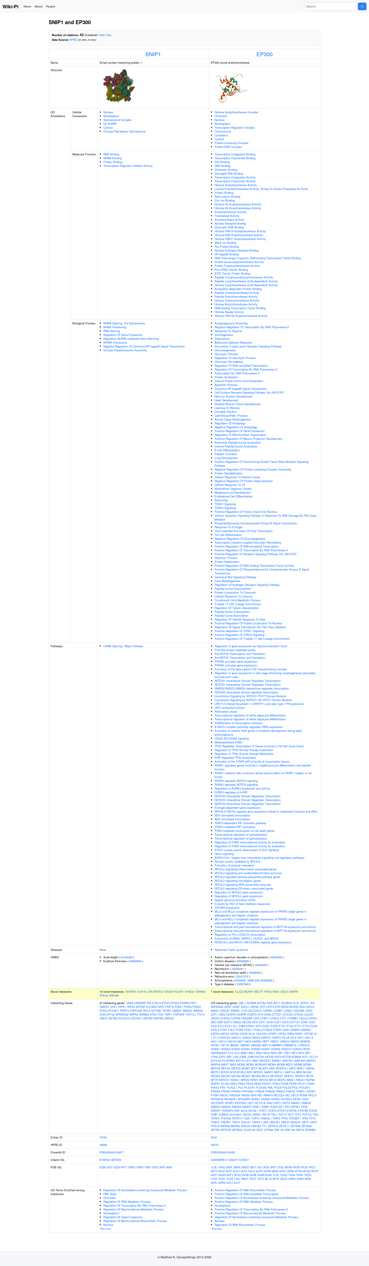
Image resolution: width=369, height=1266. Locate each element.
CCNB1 (278, 1011)
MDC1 (289, 1064)
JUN (149, 992)
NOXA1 (235, 1080)
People (50, 6)
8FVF (276, 1179)
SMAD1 (177, 1011)
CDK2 (308, 1011)
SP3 (287, 1107)
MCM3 (250, 1064)
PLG (240, 1087)
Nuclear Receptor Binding (230, 223)
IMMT (244, 1053)
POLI (295, 1087)
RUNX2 (265, 1099)
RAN (253, 1095)
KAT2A (259, 1057)
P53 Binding (222, 162)
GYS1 (113, 1007)
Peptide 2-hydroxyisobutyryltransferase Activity (244, 277)
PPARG (236, 1091)
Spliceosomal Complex (117, 120)
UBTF (305, 1122)
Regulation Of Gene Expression (122, 335)
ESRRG (184, 1003)
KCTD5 (286, 1057)
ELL (235, 1026)
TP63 (305, 1118)
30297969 (243, 984)
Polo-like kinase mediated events (235, 650)
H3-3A (286, 1037)
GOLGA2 (261, 1034)
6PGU (237, 1175)
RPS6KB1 (230, 1099)
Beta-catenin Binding (227, 196)
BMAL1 (215, 1011)
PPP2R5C (248, 1091)
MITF (254, 1068)
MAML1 (277, 1061)
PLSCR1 (249, 1087)
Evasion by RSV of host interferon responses (242, 904)
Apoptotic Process (226, 385)
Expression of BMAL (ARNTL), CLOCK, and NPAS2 (247, 938)
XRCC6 (245, 1126)
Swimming (221, 500)
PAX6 (249, 1084)
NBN (299, 1072)
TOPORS (178, 1014)
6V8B (245, 1175)
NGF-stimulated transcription (232, 815)
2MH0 (237, 1167)
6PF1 (229, 1175)
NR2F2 (281, 1080)
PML (270, 1087)
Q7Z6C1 (244, 1160)
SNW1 (265, 1107)
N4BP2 (268, 1072)
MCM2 (241, 1064)
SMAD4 (198, 1011)
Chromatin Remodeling (229, 362)
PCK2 (276, 1084)
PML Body (109, 1194)
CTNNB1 (292, 1018)
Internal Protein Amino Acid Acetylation (239, 381)
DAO (214, 1022)
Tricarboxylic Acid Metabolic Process (238, 600)
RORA (304, 1095)
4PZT (312, 1167)
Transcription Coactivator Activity (235, 181)
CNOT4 (215, 1018)
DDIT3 (228, 1022)
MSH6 (310, 1068)
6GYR (314, 1171)
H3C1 (300, 1037)
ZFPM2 (268, 1130)
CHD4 (267, 1014)
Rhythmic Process (226, 558)
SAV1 (305, 1099)
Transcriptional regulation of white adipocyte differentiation (250, 715)
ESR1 (266, 1026)
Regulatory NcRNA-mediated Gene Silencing (130, 339)
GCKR (243, 1034)
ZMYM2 (148, 1018)
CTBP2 (274, 1018)
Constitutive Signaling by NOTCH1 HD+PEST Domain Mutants (253, 700)
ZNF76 (300, 1130)
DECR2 (246, 1022)
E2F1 (278, 1022)
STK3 (153, 1014)
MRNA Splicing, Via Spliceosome (124, 323)
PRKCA (260, 1091)
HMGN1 (245, 1045)
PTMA (215, 1095)
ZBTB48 (295, 1126)
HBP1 (265, 1041)
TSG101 (246, 1122)
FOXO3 (267, 1030)
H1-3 (216, 1037)
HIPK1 (122, 1007)
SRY (237, 1111)
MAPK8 (215, 1064)
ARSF (236, 1007)
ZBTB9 (112, 1018)
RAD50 (245, 1095)
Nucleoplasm (111, 116)
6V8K (253, 1175)
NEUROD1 (276, 1076)
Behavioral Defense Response (233, 342)
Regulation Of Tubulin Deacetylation (237, 608)
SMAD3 (215, 1107)
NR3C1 (291, 1080)
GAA (286, 1030)
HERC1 (215, 1045)
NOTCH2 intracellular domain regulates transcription (246, 692)
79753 (103, 1137)
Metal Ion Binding (225, 243)
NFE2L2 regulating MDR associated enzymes (243, 884)
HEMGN (305, 1041)
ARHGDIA (217, 1007)
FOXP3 (277, 1030)
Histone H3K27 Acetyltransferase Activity (240, 239)
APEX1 (305, 1003)
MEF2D (236, 1068)
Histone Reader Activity (229, 312)
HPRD (73, 40)
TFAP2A (225, 1118)
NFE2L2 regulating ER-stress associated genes (244, 888)
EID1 (312, 1022)
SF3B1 (167, 1011)
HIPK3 (131, 1007)
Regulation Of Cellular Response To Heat (240, 619)
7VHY (221, 1179)
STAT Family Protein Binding (232, 273)
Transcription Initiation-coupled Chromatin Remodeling (248, 542)
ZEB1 (259, 1130)
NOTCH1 (224, 1080)
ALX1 (296, 1003)
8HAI (308, 1179)
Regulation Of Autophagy (230, 423)
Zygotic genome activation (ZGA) (235, 900)
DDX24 (237, 1022)
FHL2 (231, 1030)
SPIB (304, 1107)
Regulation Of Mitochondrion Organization (240, 435)
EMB (242, 1026)
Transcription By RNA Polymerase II (237, 373)
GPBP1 (273, 1034)
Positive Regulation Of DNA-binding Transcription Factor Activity (254, 565)
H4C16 (232, 1041)
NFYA (309, 1076)
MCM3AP (261, 1064)
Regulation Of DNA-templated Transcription (241, 365)
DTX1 (262, 1022)
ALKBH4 (286, 1003)
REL (288, 1095)
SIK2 (269, 1103)
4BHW (288, 1167)
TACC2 (247, 1114)
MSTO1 (215, 1072)
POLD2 (286, 1087)
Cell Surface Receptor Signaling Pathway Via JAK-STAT (249, 392)
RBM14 (268, 1095)
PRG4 (268, 992)
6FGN (298, 1171)
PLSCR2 (261, 1087)
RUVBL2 (286, 1099)
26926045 (135, 961)
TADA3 (256, 1114)
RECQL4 (279, 1095)
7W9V (244, 1179)
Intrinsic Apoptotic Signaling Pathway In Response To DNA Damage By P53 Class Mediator (266, 517)
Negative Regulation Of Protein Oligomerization (244, 481)
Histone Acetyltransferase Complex (236, 112)
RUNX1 (255, 1099)
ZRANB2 (310, 1130)
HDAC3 (284, 1041)
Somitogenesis (224, 335)
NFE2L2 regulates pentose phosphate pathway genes (248, 877)
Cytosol (108, 127)
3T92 (280, 1167)
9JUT (237, 1183)
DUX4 (270, 1022)
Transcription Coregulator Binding (235, 154)
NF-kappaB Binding (227, 254)
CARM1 (268, 1011)
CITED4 (298, 1014)
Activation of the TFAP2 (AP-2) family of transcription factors (252, 761)
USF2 (313, 1122)
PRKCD (280, 1091)
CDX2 (222, 1014)
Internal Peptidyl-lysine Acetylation (236, 446)
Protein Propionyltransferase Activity (237, 266)
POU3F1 (178, 992)
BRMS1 (235, 1011)
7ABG (131, 1167)
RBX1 (276, 992)
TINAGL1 (266, 1118)
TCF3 (290, 1114)
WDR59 (225, 1126)
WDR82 (235, 1126)
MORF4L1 (282, 1068)
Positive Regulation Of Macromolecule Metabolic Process (250, 1213)
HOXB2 (225, 1049)
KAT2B (269, 1057)
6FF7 (124, 1167)
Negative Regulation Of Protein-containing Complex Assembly (253, 469)
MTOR (225, 1072)
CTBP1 (264, 1018)
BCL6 (310, 1007)
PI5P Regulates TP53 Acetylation (235, 758)
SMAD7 (247, 1107)
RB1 (260, 1095)
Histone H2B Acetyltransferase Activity (239, 235)
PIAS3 (197, 1007)
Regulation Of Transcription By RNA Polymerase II (246, 369)
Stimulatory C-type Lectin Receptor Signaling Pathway (248, 346)
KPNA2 (230, 1061)
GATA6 (234, 1034)
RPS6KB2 (244, 1099)
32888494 (255, 972)
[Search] (362, 6)
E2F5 (285, 1022)
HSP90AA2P (219, 1053)
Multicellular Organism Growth (233, 489)
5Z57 (110, 1167)
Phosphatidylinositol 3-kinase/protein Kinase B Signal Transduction (256, 523)
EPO (259, 1026)
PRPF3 (124, 1011)
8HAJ (214, 1183)
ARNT (228, 1007)
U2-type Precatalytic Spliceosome (124, 131)
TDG (160, 1014)
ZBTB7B (225, 1130)
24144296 (126, 957)
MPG (292, 1068)
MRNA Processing (114, 327)
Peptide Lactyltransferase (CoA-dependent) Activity (246, 281)
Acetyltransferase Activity (231, 212)
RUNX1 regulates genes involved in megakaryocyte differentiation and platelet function (263, 767)
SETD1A (260, 1103)
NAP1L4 (290, 1072)
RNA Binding (111, 154)
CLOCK (308, 1014)
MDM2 (298, 1064)
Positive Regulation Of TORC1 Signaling (239, 631)
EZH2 (313, 1026)
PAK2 (241, 1084)
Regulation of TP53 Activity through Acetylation (244, 750)
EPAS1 (250, 1026)
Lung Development (226, 458)
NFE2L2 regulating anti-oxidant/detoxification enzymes (248, 873)
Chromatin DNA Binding (229, 227)
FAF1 (193, 1003)
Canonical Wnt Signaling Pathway (235, 577)
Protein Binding (112, 162)
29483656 (266, 980)
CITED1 (277, 1014)
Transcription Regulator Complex (235, 127)
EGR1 (304, 1022)
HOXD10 (286, 1049)
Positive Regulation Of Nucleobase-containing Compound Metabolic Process (262, 1198)
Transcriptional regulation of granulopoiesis (241, 834)
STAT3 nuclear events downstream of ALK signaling (247, 850)
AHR (269, 1003)
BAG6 (285, 1007)
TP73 (312, 1118)
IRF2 (287, 1053)
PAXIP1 (267, 1084)
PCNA (284, 1084)
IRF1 (281, 1053)
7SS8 (291, 1175)
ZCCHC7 (136, 1018)
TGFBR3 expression (227, 908)
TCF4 (298, 1114)
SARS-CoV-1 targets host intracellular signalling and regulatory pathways (260, 858)
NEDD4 (256, 1076)
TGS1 (247, 1118)
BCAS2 (294, 1007)
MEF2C (225, 1068)
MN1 (272, 1068)
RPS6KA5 (217, 1099)
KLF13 (314, 1057)
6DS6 (290, 1171)
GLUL (251, 1034)
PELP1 (302, 1084)
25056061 (241, 980)
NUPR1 (215, 1084)
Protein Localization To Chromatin (235, 592)
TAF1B (266, 1114)
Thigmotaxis (222, 339)
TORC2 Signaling (225, 508)
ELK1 (228, 1026)
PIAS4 (104, 1011)
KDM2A (296, 1057)
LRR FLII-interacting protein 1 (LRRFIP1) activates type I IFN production (259, 704)
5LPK (259, 1171)
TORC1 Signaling (225, 504)
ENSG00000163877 (112, 1152)
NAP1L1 (279, 1072)
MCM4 (272, 1064)
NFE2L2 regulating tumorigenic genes (238, 881)
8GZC (284, 1179)
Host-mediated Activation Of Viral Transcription (244, 531)
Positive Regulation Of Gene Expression (240, 431)
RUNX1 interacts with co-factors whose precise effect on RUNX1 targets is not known (263, 775)
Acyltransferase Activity (229, 220)
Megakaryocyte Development (233, 492)
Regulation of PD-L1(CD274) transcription (240, 934)
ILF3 (237, 1053)
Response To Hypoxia (228, 331)
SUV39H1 (236, 1114)
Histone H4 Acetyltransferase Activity (238, 208)
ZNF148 (290, 1130)
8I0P (162, 1167)
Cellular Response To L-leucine (233, 596)
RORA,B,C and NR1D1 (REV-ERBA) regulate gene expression (253, 942)
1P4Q (221, 1167)
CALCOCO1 (254, 1011)
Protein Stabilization (227, 562)
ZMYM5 (159, 1018)
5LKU (236, 1171)
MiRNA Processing (115, 342)
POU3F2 (304, 1087)
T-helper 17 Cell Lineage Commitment (238, 604)
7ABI (147, 1167)
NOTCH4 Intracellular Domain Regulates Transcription (248, 804)
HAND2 (256, 1041)
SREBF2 (228, 1111)
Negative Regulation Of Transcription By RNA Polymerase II (252, 327)
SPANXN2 (122, 1014)
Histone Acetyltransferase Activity (236, 185)
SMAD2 (187, 1011)
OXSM (168, 992)
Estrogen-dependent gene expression (238, 808)
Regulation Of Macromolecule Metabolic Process (133, 1209)
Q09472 (233, 1160)
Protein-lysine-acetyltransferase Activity (239, 262)
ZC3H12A (249, 1130)
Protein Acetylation (226, 377)
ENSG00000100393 (223, 1152)
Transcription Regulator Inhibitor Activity (128, 166)
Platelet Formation (226, 454)
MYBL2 (241, 1072)
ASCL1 (245, 1007)
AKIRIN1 (131, 992)
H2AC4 (246, 1037)
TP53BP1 (295, 1118)
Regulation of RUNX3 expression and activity (242, 788)
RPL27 (312, 1095)
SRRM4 (144, 1014)
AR (312, 1003)
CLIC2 (239, 992)
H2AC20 (225, 1037)
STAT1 (263, 1111)
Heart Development (226, 400)
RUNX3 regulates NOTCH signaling (236, 781)
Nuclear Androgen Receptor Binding (237, 250)
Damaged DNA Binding (229, 173)
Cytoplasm (221, 135)
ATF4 (263, 1007)
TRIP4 (236, 1122)
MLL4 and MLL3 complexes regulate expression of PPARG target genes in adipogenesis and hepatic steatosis (261, 913)
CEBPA (231, 1014)
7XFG (260, 1179)
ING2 (259, 1053)
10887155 (104, 35)
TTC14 (201, 1014)
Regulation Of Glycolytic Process (235, 358)
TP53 (284, 1118)
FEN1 (223, 1030)
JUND (250, 1057)
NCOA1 (307, 1072)
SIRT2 (286, 1103)
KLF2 (214, 1061)
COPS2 (225, 1018)
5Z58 (117, 1167)
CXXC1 (313, 1018)
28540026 (276, 957)
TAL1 (274, 1114)
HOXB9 (275, 1049)
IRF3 (294, 1053)
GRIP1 (299, 1034)
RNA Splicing (111, 331)
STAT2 (272, 1111)
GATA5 (224, 1034)
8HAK (222, 1183)
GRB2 (290, 1034)
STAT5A (292, 1111)
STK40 (104, 995)
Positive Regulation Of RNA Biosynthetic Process (245, 1190)
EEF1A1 (295, 1022)
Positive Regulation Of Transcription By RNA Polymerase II (251, 550)
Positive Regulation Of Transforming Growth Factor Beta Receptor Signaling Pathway (261, 464)
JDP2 (221, 1057)
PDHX (293, 1084)
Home (27, 6)
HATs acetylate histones (230, 708)
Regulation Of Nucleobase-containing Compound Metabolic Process (145, 1190)
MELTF (258, 992)
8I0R (169, 1167)
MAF (256, 1061)
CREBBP (140, 1003)
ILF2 (230, 1053)
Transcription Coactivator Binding (235, 158)
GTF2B (308, 1034)
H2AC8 (256, 1037)
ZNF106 (279, 1130)
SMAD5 (236, 1107)
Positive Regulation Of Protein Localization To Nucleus (248, 623)
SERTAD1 (241, 1103)
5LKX (244, 1171)
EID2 (214, 1026)
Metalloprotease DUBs (228, 742)
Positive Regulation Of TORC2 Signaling (239, 635)
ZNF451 (169, 1018)
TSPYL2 (190, 1014)
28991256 (253, 980)
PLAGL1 (232, 1087)
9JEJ (230, 1183)
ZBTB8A (237, 1130)
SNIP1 (153, 54)
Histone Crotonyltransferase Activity (237, 300)
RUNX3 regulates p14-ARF (231, 792)
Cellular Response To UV (230, 485)
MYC (161, 1007)
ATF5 (271, 1007)
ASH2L (254, 1007)
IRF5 (301, 1053)
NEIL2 (265, 1076)
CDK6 (129, 1003)
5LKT (229, 1171)
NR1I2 (272, 1080)
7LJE (275, 1175)
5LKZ (251, 1171)
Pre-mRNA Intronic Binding (231, 270)
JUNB (242, 1057)
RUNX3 (275, 1099)
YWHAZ (256, 1126)
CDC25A (299, 1011)
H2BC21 (266, 1037)
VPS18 (215, 1126)
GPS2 (282, 1034)
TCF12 (282, 1114)
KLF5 (221, 1061)
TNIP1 (168, 1014)
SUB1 (214, 1114)
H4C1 (214, 1041)
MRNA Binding (112, 158)
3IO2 (266, 1167)
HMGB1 (234, 1045)
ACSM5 (251, 1003)
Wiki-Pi (10, 6)
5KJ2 (221, 1171)
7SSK (299, 1175)
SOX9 (274, 1107)
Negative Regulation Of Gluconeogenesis (240, 539)
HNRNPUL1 (291, 1045)
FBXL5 (215, 1030)
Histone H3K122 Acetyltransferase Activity (241, 316)
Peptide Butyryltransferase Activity (236, 296)
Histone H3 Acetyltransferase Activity (238, 204)
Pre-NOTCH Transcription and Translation (240, 654)
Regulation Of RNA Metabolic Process (127, 1202)
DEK (255, 1022)
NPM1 (254, 1080)
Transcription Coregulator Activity (235, 177)
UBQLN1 (295, 1122)
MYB (233, 1072)
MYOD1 (258, 1072)
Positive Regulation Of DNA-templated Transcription (247, 546)
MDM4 (307, 1064)
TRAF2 (215, 1122)
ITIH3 (214, 1057)
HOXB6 (255, 1049)
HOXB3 (235, 1049)
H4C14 (222, 1041)
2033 (214, 1137)
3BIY (253, 1167)
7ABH (140, 1167)
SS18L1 (253, 1111)
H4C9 (248, 1041)
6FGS (306, 1171)
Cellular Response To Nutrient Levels (237, 477)
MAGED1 (265, 1061)
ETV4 (305, 1026)
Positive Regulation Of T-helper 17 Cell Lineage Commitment (252, 639)
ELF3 (221, 1026)
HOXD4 (297, 1049)
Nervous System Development (233, 396)
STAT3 (281, 1111)
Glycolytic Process (226, 354)
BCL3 (303, 1007)
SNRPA (293, 992)
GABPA (294, 1030)
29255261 (238, 969)
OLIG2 (225, 1084)
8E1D (268, 1179)
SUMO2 (224, 1114)
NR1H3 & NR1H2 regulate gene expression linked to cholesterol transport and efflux (266, 811)
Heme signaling (224, 854)
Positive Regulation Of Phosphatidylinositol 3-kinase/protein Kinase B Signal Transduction (262, 571)
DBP (220, 1022)
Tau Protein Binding (227, 246)
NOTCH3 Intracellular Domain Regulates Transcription (248, 796)
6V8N (261, 1175)
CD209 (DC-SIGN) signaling (232, 738)
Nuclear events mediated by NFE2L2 (237, 861)
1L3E (214, 1167)
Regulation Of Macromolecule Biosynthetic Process (135, 1221)
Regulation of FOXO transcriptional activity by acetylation (250, 842)
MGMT (246, 1068)
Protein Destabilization (228, 473)
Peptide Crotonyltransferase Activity (237, 293)
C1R (244, 1011)
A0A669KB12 (219, 1160)
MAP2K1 (288, 1061)
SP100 (110, 1014)
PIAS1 (179, 1007)
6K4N (222, 1175)
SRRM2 (200, 992)
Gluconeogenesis (225, 350)
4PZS (304, 1167)
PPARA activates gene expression (236, 661)
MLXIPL (263, 1068)
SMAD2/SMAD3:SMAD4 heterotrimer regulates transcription (252, 688)
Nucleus (108, 112)
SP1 (281, 1107)
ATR (277, 1007)
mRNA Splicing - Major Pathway (123, 646)
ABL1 (242, 1003)
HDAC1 (274, 1041)
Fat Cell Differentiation (228, 535)
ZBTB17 (284, 1126)
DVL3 (157, 1003)
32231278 (242, 976)
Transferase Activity (227, 216)
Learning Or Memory (227, 408)
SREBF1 (216, 1111)
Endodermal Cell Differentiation (234, 496)
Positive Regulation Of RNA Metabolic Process (244, 1202)
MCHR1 (248, 992)
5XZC (282, 1171)
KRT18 (240, 1061)
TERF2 (215, 1118)
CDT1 (214, 1014)
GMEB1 (104, 1007)
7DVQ (155, 1167)
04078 (214, 1145)
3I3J (259, 1167)
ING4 (266, 1053)
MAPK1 (311, 1061)
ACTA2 (261, 1003)
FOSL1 (248, 1030)
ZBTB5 (215, 1130)
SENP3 (229, 1103)
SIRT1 (277, 1103)
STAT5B (303, 1111)
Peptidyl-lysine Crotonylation (232, 612)
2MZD (245, 1167)
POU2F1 (113, 1011)
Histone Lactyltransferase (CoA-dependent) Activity (246, 285)
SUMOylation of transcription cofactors (239, 723)
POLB (277, 1087)
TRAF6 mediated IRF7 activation (235, 827)
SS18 (244, 1111)
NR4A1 (300, 1080)
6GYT (214, 1175)
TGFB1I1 (237, 1118)
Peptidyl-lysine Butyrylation (231, 615)
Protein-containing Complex (232, 143)
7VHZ (229, 1179)
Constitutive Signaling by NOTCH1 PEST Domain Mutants (250, 696)
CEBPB (241, 1014)
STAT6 (313, 1111)
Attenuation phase (226, 711)
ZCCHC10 (124, 1018)
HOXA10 (304, 1045)
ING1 (252, 1053)
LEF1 (248, 1061)
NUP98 (310, 1080)
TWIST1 (257, 1122)
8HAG (292, 1179)
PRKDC (291, 1091)
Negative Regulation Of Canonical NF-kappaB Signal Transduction (144, 346)
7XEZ (252, 1179)
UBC (266, 1122)
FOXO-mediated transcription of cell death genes (245, 831)
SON (102, 1014)
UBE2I (104, 1018)
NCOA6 (236, 1076)
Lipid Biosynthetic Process (231, 415)
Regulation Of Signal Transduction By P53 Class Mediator (250, 627)
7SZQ (307, 1175)
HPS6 (306, 1049)
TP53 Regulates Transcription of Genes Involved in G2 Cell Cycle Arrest (259, 746)
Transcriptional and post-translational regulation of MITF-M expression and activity (265, 927)
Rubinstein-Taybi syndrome (231, 950)
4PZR (296, 1167)
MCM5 (281, 1064)
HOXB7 (265, 1049)
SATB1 (297, 1099)
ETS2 (290, 1026)
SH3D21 (190, 992)
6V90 (268, 1175)
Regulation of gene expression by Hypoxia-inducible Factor (251, 646)
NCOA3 (225, 1076)
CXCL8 (303, 1018)
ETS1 (282, 1026)
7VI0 (237, 1179)
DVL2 (150, 1003)
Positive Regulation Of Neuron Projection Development (248, 439)
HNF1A (266, 1045)
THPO (255, 1118)
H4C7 (240, 1041)
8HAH (300, 1179)
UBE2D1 (274, 1122)
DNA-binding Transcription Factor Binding (240, 308)
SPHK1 (295, 1107)
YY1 (264, 1126)
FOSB (239, 1030)
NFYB (214, 1080)
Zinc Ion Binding (225, 200)
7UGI (214, 1179)
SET (251, 1103)
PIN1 (223, 1087)
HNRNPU (277, 1045)
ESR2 (274, 1026)
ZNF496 (114, 995)
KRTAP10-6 (143, 1007)
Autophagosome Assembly (231, 323)
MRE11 (301, 1068)
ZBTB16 (273, 1126)
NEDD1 (246, 1076)
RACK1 (224, 1095)
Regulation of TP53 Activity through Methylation (244, 754)
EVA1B (141, 992)
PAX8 (257, 1084)
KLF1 (305, 1057)
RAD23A (235, 1095)
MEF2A (215, 1068)
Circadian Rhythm (226, 412)
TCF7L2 (307, 1114)
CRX (256, 1018)
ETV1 (298, 1026)
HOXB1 (215, 1049)
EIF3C (166, 1003)
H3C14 (309, 1037)
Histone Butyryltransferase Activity (236, 304)
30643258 (261, 965)
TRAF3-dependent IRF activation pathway (240, 823)
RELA (146, 1011)
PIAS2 (188, 1007)
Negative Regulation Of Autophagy (236, 427)
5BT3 (214, 1171)
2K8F (229, 1167)
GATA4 (215, 1034)
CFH (260, 1014)
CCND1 (288, 1011)
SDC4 (284, 992)
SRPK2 (133, 1014)
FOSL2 (258, 1030)
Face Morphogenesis (227, 581)
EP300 (264, 54)
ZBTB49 (306, 1126)
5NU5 (275, 1171)
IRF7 (308, 1053)
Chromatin (221, 116)
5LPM (267, 1171)
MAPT (225, 1064)
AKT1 (276, 1003)
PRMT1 (301, 1091)
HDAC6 (294, 1041)
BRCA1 (225, 1011)
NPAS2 (245, 1080)
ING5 (273, 1053)
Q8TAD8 (116, 1160)
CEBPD (252, 1014)
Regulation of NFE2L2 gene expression (239, 892)
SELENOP (217, 1103)
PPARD (225, 1091)
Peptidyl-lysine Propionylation (233, 589)
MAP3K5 (300, 1061)
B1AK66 (105, 1160)
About (38, 6)
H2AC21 (236, 1037)
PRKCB (270, 1091)
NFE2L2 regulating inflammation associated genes (246, 869)
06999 (103, 1145)
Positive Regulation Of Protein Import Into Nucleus (246, 512)
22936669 (243, 961)
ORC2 (233, 1084)
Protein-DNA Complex (228, 147)
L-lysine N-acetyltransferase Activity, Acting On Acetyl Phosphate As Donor (261, 189)
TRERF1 (225, 1122)
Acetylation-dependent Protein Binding (238, 289)
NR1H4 (263, 1080)
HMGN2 (256, 1045)
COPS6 (235, 1018)
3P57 (273, 1167)
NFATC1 (289, 1076)
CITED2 (288, 1014)
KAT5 (277, 1057)
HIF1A (225, 1045)
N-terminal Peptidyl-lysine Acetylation (238, 442)
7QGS (283, 1175)
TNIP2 (276, 1118)
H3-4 (293, 1037)
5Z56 (103, 1167)
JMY (229, 1057)
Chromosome (223, 131)
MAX (154, 1007)
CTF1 (283, 1018)
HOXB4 (245, 1049)
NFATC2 (158, 992)
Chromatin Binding (226, 170)
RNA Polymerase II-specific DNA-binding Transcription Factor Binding (258, 258)
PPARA (215, 1091)
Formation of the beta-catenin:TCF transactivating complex (251, 669)
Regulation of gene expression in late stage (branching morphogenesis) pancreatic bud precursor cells (265, 675)
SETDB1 (156, 1011)
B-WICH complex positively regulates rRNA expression (249, 727)
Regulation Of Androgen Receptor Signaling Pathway (247, 585)
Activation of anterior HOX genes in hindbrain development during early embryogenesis (258, 733)
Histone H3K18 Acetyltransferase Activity (240, 231)
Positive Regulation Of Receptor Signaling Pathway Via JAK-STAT (256, 554)
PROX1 (311, 1091)
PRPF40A (136, 1011)
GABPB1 (306, 1030)
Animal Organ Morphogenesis (233, 419)
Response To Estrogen (229, 527)
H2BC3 (276, 1037)
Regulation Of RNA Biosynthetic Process (240, 1225)
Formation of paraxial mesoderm (235, 865)
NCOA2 (215, 1076)
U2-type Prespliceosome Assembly (125, 350)
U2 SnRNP (110, 124)
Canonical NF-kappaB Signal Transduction (241, 389)
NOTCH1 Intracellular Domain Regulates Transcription (248, 681)
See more (105, 1228)
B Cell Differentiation (227, 450)
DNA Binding (222, 166)
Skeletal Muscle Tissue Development (238, 404)
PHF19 (169, 1007)
